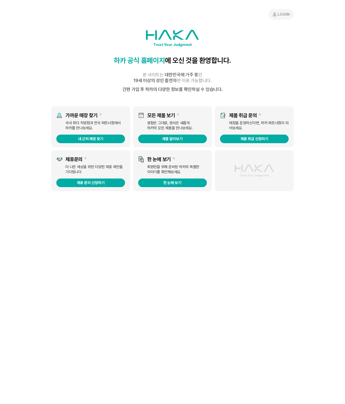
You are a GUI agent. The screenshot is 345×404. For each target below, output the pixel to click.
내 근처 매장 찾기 (90, 139)
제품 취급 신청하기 (254, 139)
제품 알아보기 (172, 139)
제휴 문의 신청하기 (91, 183)
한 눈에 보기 (172, 183)
